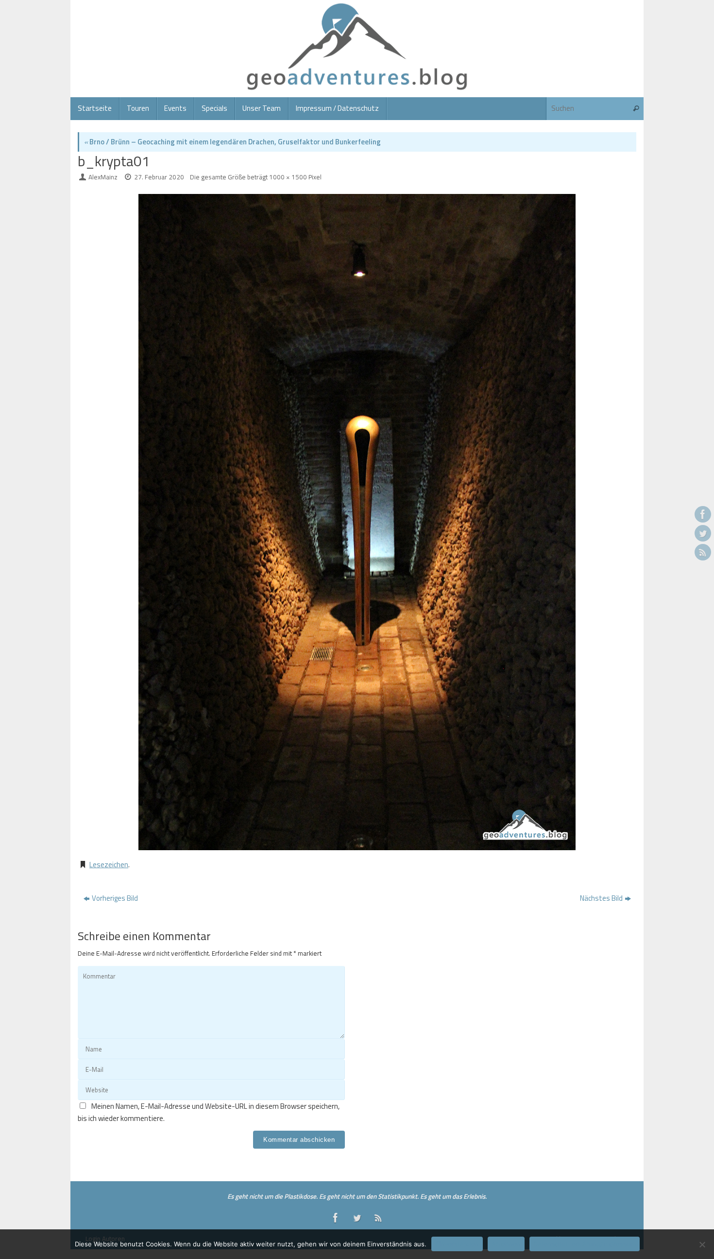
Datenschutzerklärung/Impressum (584, 1244)
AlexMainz (103, 177)
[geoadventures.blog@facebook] (703, 514)
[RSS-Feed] (703, 552)
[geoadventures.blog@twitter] (703, 533)
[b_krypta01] (357, 522)
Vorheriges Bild (115, 898)
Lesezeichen (108, 864)
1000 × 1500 (288, 177)
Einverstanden (457, 1244)
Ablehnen (506, 1244)
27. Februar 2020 (159, 177)
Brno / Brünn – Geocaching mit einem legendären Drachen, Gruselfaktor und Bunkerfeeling (232, 141)
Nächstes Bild (601, 898)
